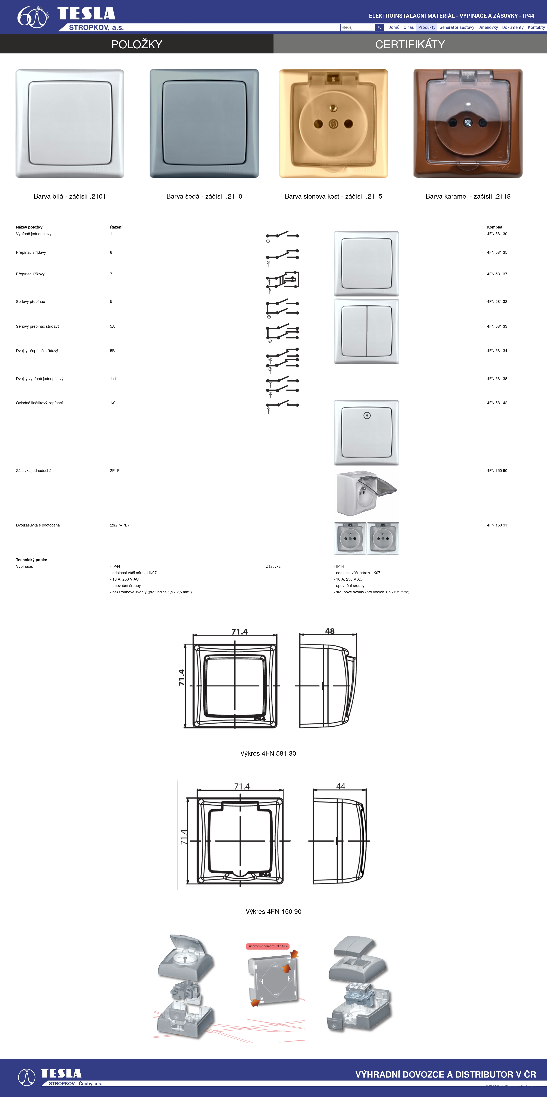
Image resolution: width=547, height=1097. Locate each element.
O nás (409, 27)
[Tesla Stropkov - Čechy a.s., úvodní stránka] (82, 15)
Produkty (426, 27)
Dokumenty (512, 27)
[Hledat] (379, 27)
